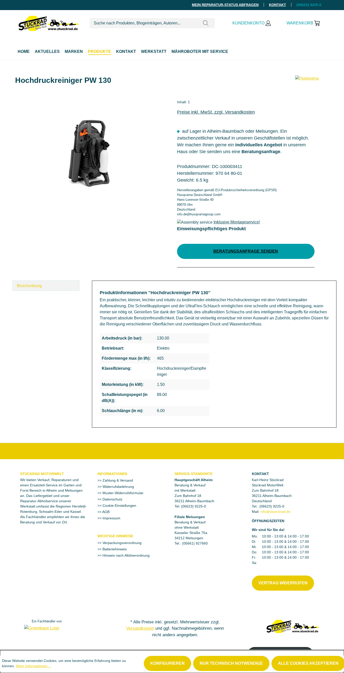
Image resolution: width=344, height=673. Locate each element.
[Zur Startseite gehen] (49, 22)
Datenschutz (111, 499)
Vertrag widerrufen (282, 583)
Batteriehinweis (114, 549)
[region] (89, 153)
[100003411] (89, 153)
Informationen (112, 474)
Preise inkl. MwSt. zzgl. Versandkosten (216, 112)
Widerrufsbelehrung (117, 487)
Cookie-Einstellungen (118, 505)
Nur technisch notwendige (231, 663)
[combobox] (143, 23)
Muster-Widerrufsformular (122, 493)
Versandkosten (140, 628)
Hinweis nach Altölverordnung (125, 555)
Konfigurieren (167, 663)
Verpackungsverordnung (121, 543)
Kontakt (277, 5)
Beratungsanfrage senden (245, 251)
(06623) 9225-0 (271, 506)
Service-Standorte (194, 474)
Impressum (110, 518)
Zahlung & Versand (117, 480)
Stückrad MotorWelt (42, 474)
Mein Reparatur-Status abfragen (225, 5)
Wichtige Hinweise (115, 536)
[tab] (46, 286)
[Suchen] (206, 23)
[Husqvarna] (307, 82)
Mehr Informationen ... (33, 666)
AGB (105, 512)
